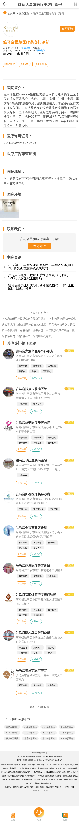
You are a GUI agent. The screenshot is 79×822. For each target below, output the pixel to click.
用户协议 (47, 791)
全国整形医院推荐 (17, 719)
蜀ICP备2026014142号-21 (32, 760)
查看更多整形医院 (39, 707)
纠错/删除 (40, 50)
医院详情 (22, 378)
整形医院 (24, 13)
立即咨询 (36, 378)
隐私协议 (36, 791)
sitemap (44, 753)
